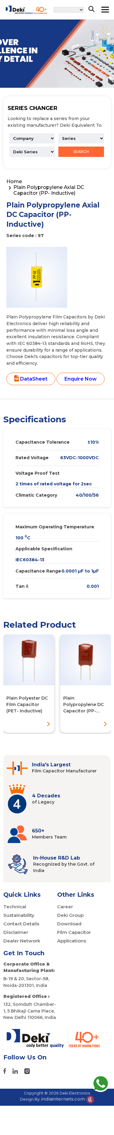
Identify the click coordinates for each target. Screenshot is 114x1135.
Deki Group (70, 915)
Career (65, 907)
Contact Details (21, 924)
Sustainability (18, 915)
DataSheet (33, 379)
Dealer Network (21, 941)
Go (88, 28)
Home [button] (14, 181)
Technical (14, 907)
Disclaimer (15, 932)
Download (69, 924)
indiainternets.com (63, 1099)
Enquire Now (80, 379)
